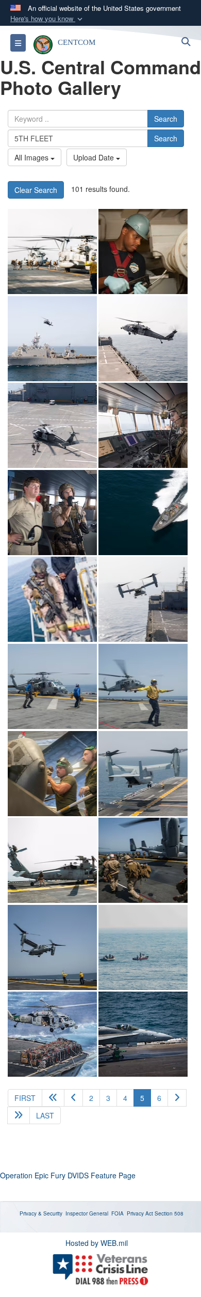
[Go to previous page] (73, 1098)
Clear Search (35, 190)
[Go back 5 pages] (53, 1098)
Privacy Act (140, 1213)
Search (165, 119)
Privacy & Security (41, 1213)
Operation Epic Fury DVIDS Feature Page (68, 1175)
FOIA (117, 1213)
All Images (32, 157)
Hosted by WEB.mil (96, 1243)
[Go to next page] (177, 1098)
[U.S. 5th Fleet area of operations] (143, 251)
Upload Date (94, 157)
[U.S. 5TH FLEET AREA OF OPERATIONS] (52, 251)
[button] (47, 18)
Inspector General (86, 1213)
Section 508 (169, 1213)
